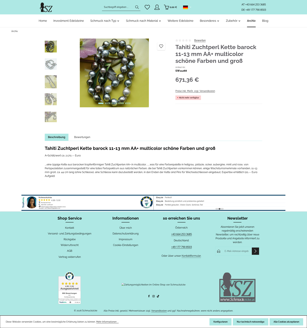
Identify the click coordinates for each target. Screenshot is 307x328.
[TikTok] (158, 297)
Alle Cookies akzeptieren (286, 321)
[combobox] (118, 7)
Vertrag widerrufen (70, 256)
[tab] (56, 137)
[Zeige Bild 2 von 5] (107, 103)
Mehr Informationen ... (107, 321)
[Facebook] (149, 297)
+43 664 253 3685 (181, 234)
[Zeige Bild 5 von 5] (127, 103)
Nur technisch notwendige (250, 321)
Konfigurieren (220, 321)
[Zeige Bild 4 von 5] (121, 103)
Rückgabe (70, 239)
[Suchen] (137, 7)
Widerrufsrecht (70, 245)
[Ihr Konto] (157, 7)
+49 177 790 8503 (181, 247)
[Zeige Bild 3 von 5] (114, 103)
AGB (69, 250)
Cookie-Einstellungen (125, 245)
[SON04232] (114, 73)
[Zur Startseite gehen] (46, 7)
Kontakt (69, 227)
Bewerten (200, 40)
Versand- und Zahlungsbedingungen (69, 233)
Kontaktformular (191, 255)
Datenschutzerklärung (126, 233)
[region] (107, 82)
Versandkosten (159, 310)
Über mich (125, 227)
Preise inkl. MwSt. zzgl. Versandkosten (195, 91)
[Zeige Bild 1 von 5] (100, 103)
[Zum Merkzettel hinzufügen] (161, 46)
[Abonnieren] (255, 251)
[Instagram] (154, 297)
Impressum (125, 239)
